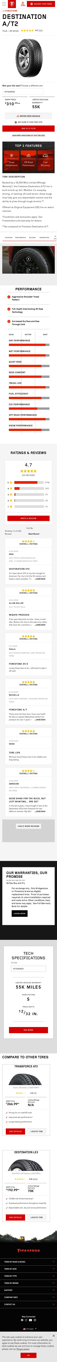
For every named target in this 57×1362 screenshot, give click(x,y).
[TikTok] (26, 1320)
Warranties (44, 237)
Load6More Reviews (28, 826)
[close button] (53, 1335)
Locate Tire (37, 1131)
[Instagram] (35, 1320)
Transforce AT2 (26, 1066)
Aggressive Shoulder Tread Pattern (25, 298)
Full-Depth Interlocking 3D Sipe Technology (27, 310)
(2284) (35, 1179)
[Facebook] (22, 1320)
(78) (35, 1093)
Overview (8, 237)
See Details (15, 1131)
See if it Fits (29, 129)
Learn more (20, 914)
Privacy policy (23, 1349)
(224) (40, 30)
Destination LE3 (26, 1152)
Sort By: (30, 528)
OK (28, 1355)
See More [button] (28, 1030)
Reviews (32, 237)
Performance (20, 237)
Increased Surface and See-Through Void (26, 322)
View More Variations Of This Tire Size (28, 135)
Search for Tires (43, 4)
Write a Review (28, 518)
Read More (40, 579)
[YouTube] (30, 1320)
